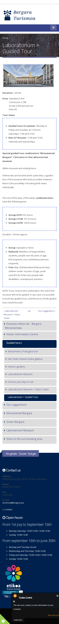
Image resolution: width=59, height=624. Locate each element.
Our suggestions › (46, 310)
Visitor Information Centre (22, 334)
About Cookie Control (15, 595)
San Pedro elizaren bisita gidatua (25, 358)
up (29, 310)
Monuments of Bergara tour (23, 351)
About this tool (53, 615)
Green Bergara (15, 422)
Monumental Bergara (19, 413)
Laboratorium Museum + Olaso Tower (28, 389)
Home (5, 38)
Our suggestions (16, 404)
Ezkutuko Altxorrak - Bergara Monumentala (23, 326)
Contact (8, 509)
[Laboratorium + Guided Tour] (28, 76)
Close (58, 596)
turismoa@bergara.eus (13, 502)
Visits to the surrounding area (24, 439)
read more (18, 620)
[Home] (24, 15)
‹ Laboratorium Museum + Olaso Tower (12, 314)
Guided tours (14, 343)
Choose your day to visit (21, 381)
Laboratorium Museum (20, 374)
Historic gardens (16, 366)
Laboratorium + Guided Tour (23, 397)
